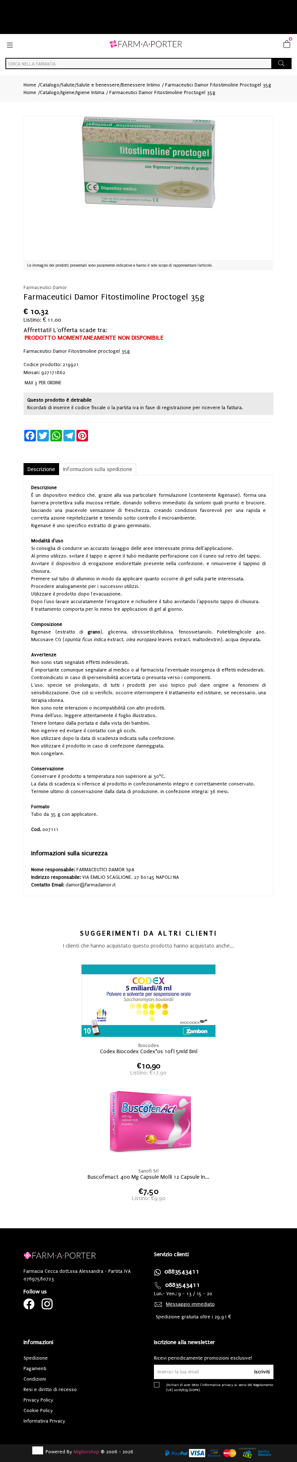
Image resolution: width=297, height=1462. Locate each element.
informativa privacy (217, 1385)
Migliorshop (86, 1451)
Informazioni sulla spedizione (97, 469)
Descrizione (41, 469)
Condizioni (35, 1379)
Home (30, 85)
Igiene (68, 92)
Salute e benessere (98, 85)
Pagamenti (35, 1368)
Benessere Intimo (140, 85)
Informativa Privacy (44, 1421)
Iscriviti (262, 1371)
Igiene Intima (90, 92)
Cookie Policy (38, 1410)
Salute (68, 85)
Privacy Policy (38, 1400)
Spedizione (36, 1358)
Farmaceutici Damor (45, 287)
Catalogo (49, 85)
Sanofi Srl (148, 1171)
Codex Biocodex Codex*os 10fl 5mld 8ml (148, 1051)
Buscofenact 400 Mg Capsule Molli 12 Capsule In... (148, 1177)
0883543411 (181, 1271)
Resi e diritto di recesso (50, 1389)
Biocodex (148, 1045)
